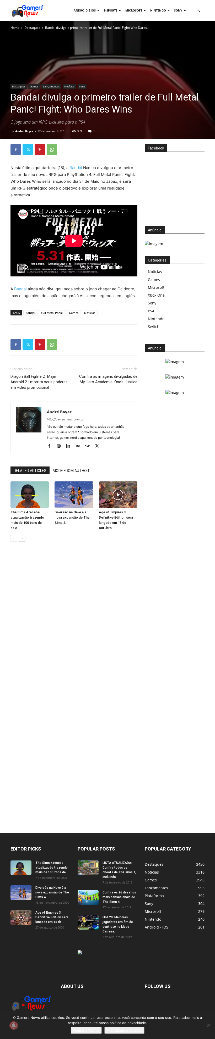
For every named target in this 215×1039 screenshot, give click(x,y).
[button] (198, 10)
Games (34, 86)
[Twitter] (28, 149)
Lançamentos (51, 86)
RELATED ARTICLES (30, 471)
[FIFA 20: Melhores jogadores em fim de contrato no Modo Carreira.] (88, 922)
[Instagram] (60, 446)
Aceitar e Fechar (86, 1030)
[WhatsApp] (52, 149)
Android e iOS (85, 10)
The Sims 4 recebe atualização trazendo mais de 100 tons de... (51, 867)
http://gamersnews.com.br (65, 419)
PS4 (151, 310)
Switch (153, 326)
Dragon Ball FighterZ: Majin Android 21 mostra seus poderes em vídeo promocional (39, 382)
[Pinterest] (40, 149)
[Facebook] (15, 149)
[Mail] (79, 446)
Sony (178, 10)
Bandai (75, 167)
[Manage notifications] (13, 1025)
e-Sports (110, 10)
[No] (208, 1025)
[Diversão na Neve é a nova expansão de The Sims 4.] (74, 494)
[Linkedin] (70, 446)
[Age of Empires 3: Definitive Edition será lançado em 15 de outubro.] (118, 494)
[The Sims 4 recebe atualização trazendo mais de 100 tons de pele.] (29, 494)
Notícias (69, 86)
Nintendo (158, 10)
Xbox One (156, 295)
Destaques (32, 27)
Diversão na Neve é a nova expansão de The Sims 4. (72, 517)
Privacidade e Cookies (124, 1030)
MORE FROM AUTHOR (71, 471)
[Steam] (89, 446)
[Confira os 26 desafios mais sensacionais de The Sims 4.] (88, 897)
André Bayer (24, 131)
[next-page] (22, 538)
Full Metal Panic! (52, 313)
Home (14, 27)
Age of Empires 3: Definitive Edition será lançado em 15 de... (51, 917)
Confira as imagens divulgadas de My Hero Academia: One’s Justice (108, 379)
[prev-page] (13, 538)
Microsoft (133, 10)
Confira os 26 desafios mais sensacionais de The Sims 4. (119, 897)
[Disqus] (73, 625)
